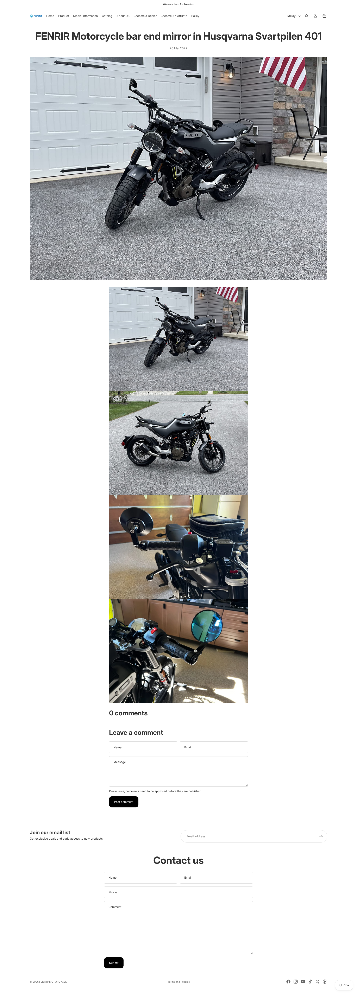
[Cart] (324, 15)
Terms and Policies (179, 981)
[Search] (306, 15)
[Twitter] (317, 981)
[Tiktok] (310, 981)
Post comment (123, 801)
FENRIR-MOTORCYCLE (53, 981)
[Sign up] (321, 836)
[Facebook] (288, 981)
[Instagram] (295, 981)
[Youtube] (302, 981)
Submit (114, 962)
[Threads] (324, 981)
